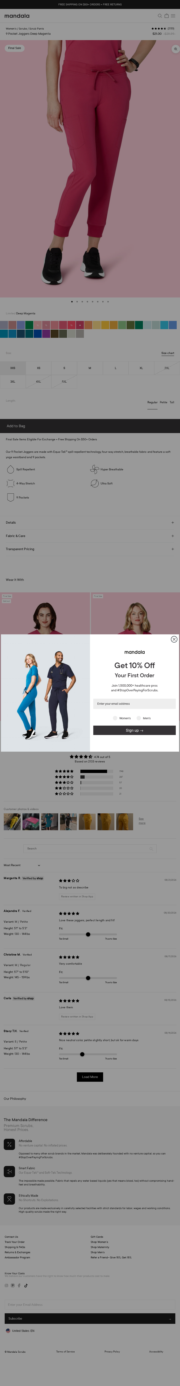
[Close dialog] (174, 639)
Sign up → (134, 730)
